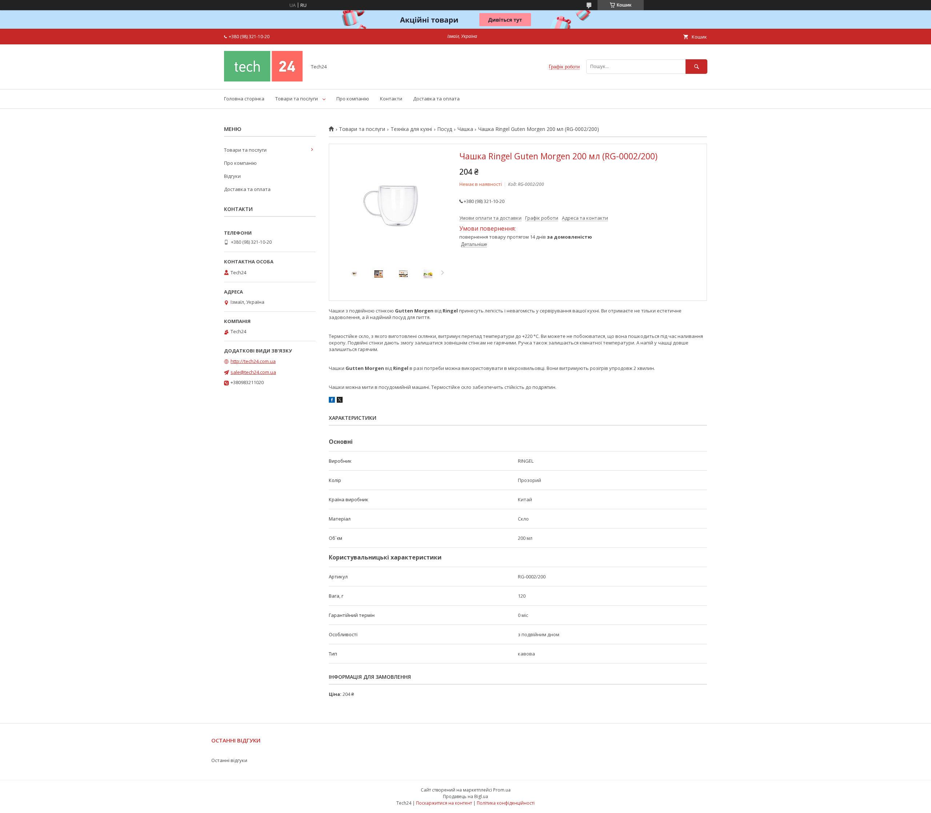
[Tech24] (263, 79)
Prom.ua (502, 790)
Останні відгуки (229, 760)
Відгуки (232, 176)
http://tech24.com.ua (253, 361)
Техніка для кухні (411, 129)
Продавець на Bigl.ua (465, 796)
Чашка (465, 129)
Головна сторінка (244, 98)
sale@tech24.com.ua (253, 372)
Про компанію (352, 98)
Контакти (391, 98)
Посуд (444, 129)
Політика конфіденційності (506, 803)
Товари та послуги (296, 98)
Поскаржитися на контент (444, 803)
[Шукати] (696, 66)
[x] (340, 401)
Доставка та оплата (436, 98)
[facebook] (332, 401)
